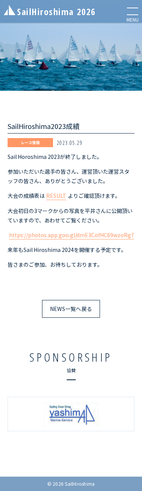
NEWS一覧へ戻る (71, 308)
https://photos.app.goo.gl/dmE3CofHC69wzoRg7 (71, 235)
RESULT (56, 195)
